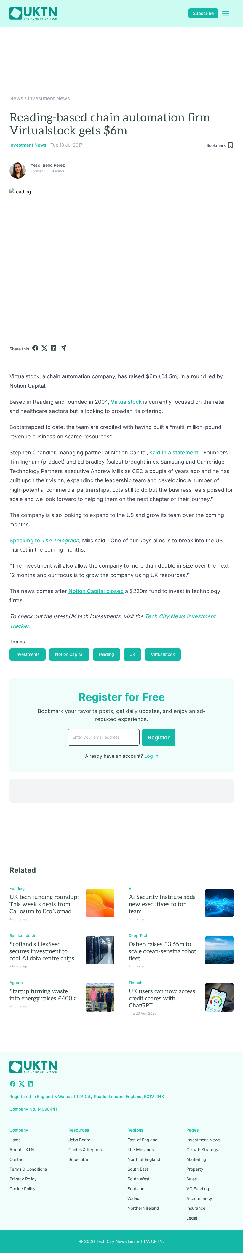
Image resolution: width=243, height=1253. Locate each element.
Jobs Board (79, 1139)
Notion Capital (69, 654)
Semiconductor (23, 935)
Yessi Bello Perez (48, 165)
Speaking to (44, 540)
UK (132, 654)
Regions (135, 1129)
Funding (17, 888)
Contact (17, 1159)
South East (137, 1169)
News (16, 98)
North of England (143, 1159)
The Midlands (140, 1149)
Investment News (49, 98)
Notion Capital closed (96, 591)
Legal (191, 1217)
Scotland (136, 1188)
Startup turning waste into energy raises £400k (42, 995)
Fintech (136, 982)
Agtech (16, 982)
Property (194, 1169)
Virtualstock (127, 402)
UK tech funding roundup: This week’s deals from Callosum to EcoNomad (44, 904)
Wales (133, 1198)
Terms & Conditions (28, 1169)
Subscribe (203, 13)
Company (18, 1129)
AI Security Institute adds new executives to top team (162, 904)
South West (138, 1178)
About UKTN (21, 1149)
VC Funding (197, 1188)
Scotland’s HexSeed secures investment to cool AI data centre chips (41, 951)
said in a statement (174, 452)
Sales (191, 1178)
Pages (192, 1129)
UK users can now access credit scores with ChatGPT (162, 998)
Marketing (196, 1159)
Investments (27, 654)
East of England (142, 1139)
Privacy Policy (23, 1178)
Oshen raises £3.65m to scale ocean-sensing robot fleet (162, 951)
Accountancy (199, 1198)
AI (130, 888)
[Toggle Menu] (225, 13)
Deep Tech (138, 935)
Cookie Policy (22, 1188)
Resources (78, 1129)
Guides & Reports (85, 1149)
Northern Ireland (143, 1208)
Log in (151, 756)
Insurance (195, 1208)
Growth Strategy (202, 1149)
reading (106, 654)
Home (15, 1139)
